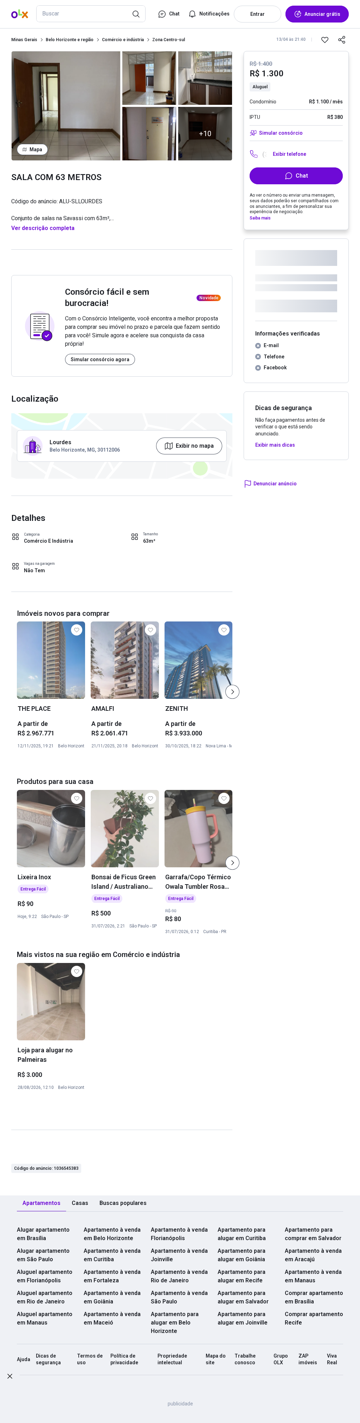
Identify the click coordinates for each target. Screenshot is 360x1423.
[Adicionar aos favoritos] (325, 40)
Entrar (257, 14)
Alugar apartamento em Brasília (43, 1234)
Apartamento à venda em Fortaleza (112, 1276)
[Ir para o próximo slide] (232, 692)
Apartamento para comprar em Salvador (313, 1234)
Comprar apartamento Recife (314, 1318)
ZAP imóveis (307, 1359)
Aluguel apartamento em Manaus (44, 1318)
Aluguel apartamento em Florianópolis (44, 1276)
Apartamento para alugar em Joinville (243, 1318)
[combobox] (91, 14)
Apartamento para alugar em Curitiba (242, 1234)
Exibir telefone (289, 154)
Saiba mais (260, 218)
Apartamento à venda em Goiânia (112, 1297)
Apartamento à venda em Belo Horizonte (112, 1234)
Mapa (36, 149)
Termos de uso (90, 1359)
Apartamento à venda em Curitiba (112, 1255)
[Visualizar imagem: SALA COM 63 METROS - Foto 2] (149, 78)
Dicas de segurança (48, 1359)
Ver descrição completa (43, 228)
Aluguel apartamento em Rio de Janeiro (44, 1297)
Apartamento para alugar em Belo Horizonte (175, 1322)
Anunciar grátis (322, 14)
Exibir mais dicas (275, 445)
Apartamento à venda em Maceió (112, 1318)
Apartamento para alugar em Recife (241, 1276)
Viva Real (332, 1359)
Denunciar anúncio (275, 483)
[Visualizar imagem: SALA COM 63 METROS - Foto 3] (149, 134)
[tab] (41, 1203)
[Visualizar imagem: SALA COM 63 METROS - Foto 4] (205, 78)
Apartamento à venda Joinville (179, 1255)
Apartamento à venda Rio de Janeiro (179, 1276)
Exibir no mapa (195, 445)
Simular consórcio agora (100, 359)
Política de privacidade (124, 1359)
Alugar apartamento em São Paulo (43, 1255)
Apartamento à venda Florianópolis (179, 1234)
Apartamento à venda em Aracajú (313, 1255)
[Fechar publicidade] (10, 1377)
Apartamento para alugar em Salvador (243, 1297)
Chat (302, 175)
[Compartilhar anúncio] (342, 40)
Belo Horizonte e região (70, 40)
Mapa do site (216, 1359)
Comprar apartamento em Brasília (314, 1297)
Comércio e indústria (123, 40)
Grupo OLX (281, 1359)
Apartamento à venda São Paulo (179, 1297)
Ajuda (23, 1359)
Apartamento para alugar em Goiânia (241, 1255)
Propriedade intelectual (172, 1359)
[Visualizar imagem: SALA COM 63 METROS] (66, 106)
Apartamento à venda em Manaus (313, 1276)
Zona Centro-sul (168, 40)
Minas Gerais (24, 40)
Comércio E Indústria (48, 541)
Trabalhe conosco (245, 1359)
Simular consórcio (280, 133)
